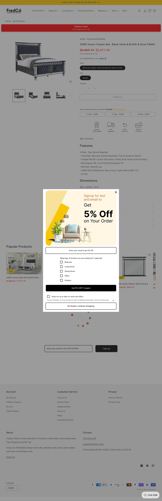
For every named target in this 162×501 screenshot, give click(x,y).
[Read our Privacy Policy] (113, 300)
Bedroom (68, 262)
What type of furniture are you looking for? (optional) (81, 258)
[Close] (116, 192)
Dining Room (70, 271)
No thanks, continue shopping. (81, 306)
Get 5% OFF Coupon (81, 288)
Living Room (70, 267)
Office (67, 276)
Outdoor (68, 280)
